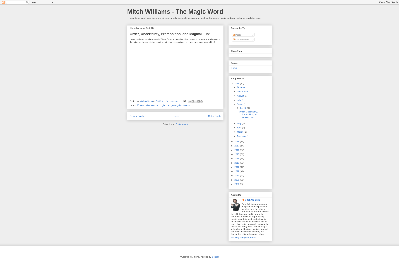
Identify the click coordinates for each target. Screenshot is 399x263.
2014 (237, 158)
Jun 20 (243, 108)
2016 (237, 150)
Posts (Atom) (182, 124)
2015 (237, 154)
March (240, 132)
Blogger (215, 257)
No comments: (173, 101)
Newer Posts (137, 116)
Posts (238, 35)
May (239, 123)
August (241, 96)
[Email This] (189, 101)
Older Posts (214, 116)
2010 (237, 175)
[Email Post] (184, 101)
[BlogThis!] (192, 101)
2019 (237, 83)
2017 (237, 145)
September (243, 91)
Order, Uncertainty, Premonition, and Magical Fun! (170, 34)
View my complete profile (243, 237)
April (239, 127)
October (241, 87)
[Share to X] (195, 101)
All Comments (242, 39)
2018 (237, 141)
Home (176, 116)
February (242, 136)
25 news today (143, 105)
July (239, 100)
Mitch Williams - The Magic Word (175, 11)
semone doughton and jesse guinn (166, 105)
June (240, 104)
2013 (237, 163)
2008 (237, 184)
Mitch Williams (252, 200)
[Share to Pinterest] (201, 101)
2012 (237, 167)
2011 (237, 171)
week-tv (186, 105)
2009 (237, 180)
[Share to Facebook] (198, 101)
